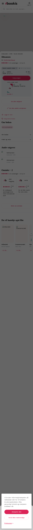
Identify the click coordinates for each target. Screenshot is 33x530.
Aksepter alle (16, 512)
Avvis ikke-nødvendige (17, 517)
